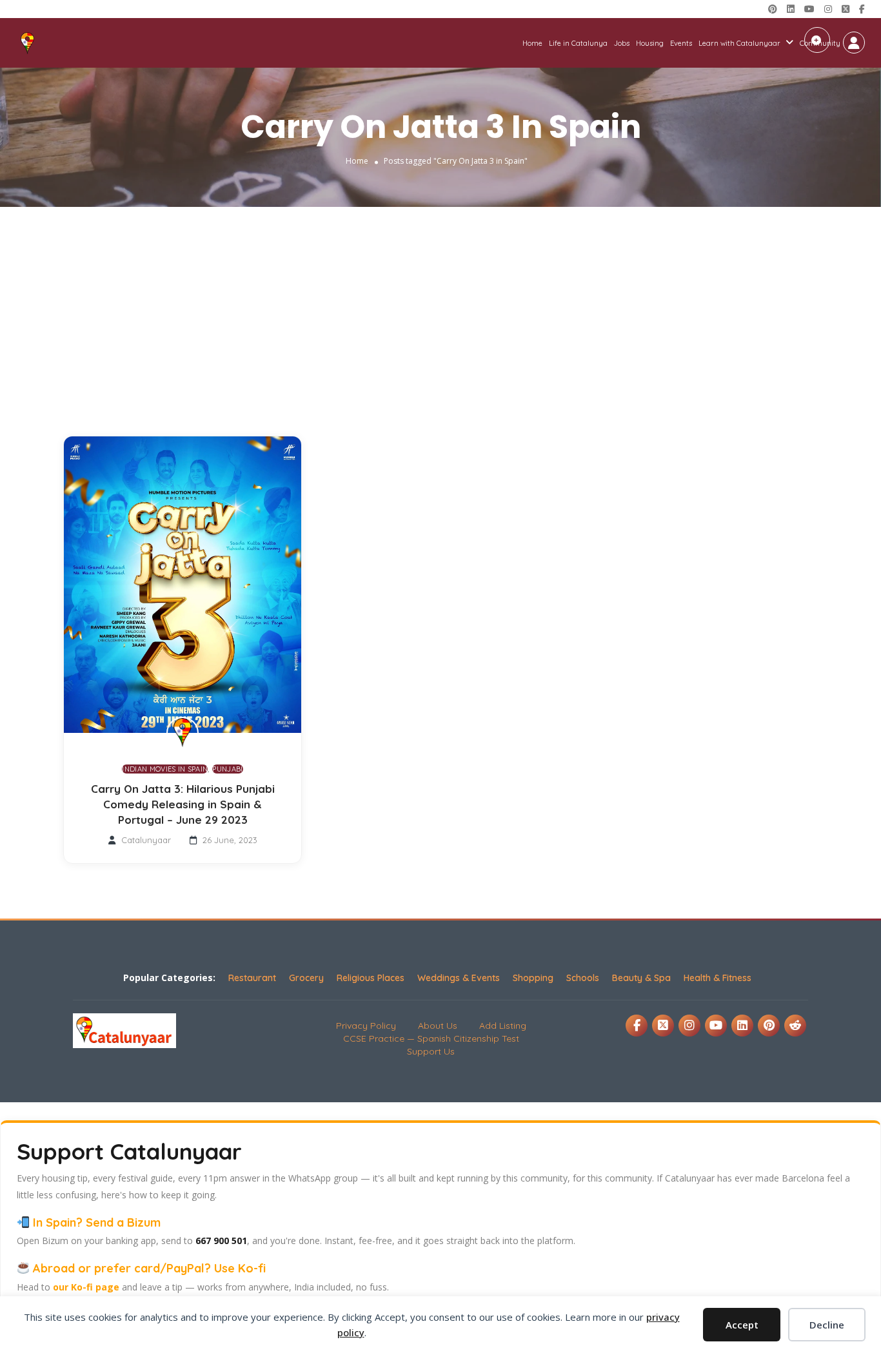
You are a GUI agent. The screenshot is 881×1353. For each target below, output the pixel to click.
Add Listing (502, 1025)
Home (532, 43)
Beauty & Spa (641, 978)
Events (681, 43)
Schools (582, 978)
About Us (437, 1025)
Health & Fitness (717, 978)
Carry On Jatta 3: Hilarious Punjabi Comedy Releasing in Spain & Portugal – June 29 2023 (183, 804)
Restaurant (252, 978)
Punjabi (227, 769)
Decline (826, 1324)
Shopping (533, 978)
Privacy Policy (366, 1025)
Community (820, 43)
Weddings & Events (458, 978)
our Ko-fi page (86, 1287)
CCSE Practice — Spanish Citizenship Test (431, 1038)
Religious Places (370, 978)
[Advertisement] (440, 303)
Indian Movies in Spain (165, 769)
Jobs (621, 43)
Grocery (306, 978)
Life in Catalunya (578, 43)
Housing (650, 43)
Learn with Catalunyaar (739, 43)
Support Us (431, 1051)
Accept (742, 1324)
